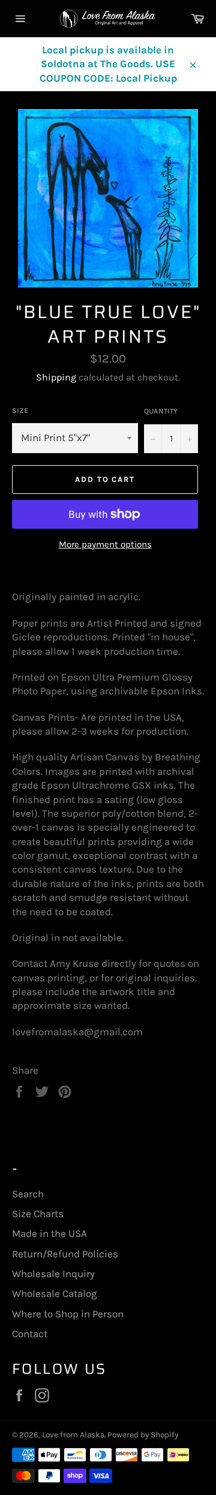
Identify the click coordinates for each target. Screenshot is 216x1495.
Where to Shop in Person (68, 1314)
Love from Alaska (73, 1434)
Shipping (56, 377)
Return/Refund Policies (65, 1254)
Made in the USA (49, 1233)
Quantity (161, 411)
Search (28, 1194)
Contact (29, 1334)
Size (20, 410)
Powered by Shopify (142, 1434)
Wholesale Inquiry (53, 1274)
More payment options (105, 544)
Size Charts (38, 1214)
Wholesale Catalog (54, 1293)
